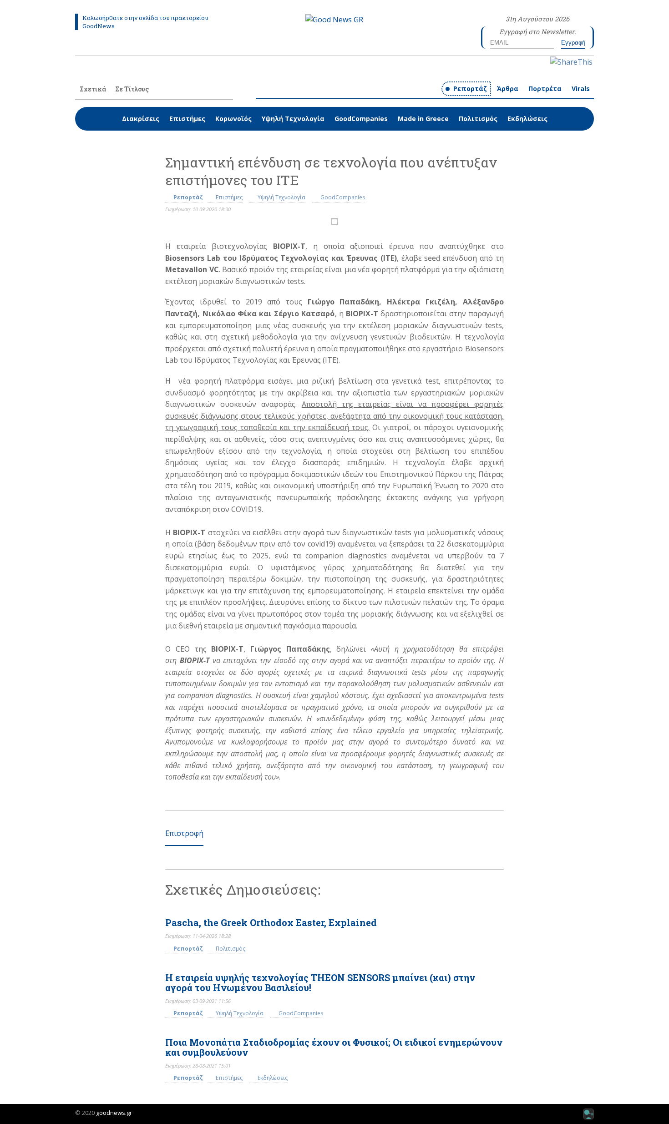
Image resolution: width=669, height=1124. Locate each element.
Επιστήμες (187, 118)
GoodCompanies (361, 118)
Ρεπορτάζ (470, 88)
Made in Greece (423, 118)
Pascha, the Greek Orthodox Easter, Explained (271, 922)
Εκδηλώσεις (527, 118)
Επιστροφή (184, 833)
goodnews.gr (114, 1113)
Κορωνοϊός (233, 118)
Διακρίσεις (140, 118)
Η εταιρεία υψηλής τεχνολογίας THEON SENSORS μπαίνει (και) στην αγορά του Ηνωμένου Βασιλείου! (320, 982)
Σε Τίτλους (132, 89)
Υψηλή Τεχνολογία (293, 118)
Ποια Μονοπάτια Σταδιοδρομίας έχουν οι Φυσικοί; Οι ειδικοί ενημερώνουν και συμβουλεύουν (333, 1047)
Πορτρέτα (545, 88)
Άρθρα (507, 88)
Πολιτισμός (478, 118)
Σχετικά (93, 89)
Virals (581, 88)
